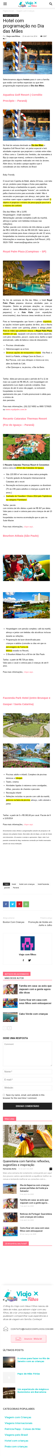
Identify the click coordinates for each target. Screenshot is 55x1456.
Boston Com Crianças (13, 922)
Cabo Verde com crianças (33, 1013)
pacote (7, 887)
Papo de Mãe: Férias (28, 1373)
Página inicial (8, 11)
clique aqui (28, 527)
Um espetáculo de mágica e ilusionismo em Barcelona (33, 1390)
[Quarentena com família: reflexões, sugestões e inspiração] (27, 1141)
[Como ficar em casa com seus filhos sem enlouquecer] (10, 1003)
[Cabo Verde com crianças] (10, 1017)
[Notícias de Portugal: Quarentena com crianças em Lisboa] (10, 1217)
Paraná (16, 887)
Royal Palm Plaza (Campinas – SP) (24, 251)
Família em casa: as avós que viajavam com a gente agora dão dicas (35, 989)
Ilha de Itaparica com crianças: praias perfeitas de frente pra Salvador (35, 1188)
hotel (14, 884)
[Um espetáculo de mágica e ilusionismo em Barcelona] (9, 1392)
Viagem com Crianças (25, 11)
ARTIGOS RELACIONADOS (17, 974)
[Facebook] (24, 960)
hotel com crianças (27, 884)
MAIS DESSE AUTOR (14, 978)
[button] (51, 4)
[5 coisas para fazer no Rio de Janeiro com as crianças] (9, 1362)
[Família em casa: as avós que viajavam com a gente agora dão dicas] (10, 989)
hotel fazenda (43, 884)
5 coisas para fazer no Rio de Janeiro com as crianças (33, 1360)
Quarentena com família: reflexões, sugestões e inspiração (26, 1163)
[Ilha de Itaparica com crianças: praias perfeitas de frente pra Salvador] (10, 1189)
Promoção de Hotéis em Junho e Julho (40, 924)
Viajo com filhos (13, 36)
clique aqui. (29, 824)
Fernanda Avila (9, 1169)
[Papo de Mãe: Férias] (9, 1377)
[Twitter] (30, 960)
